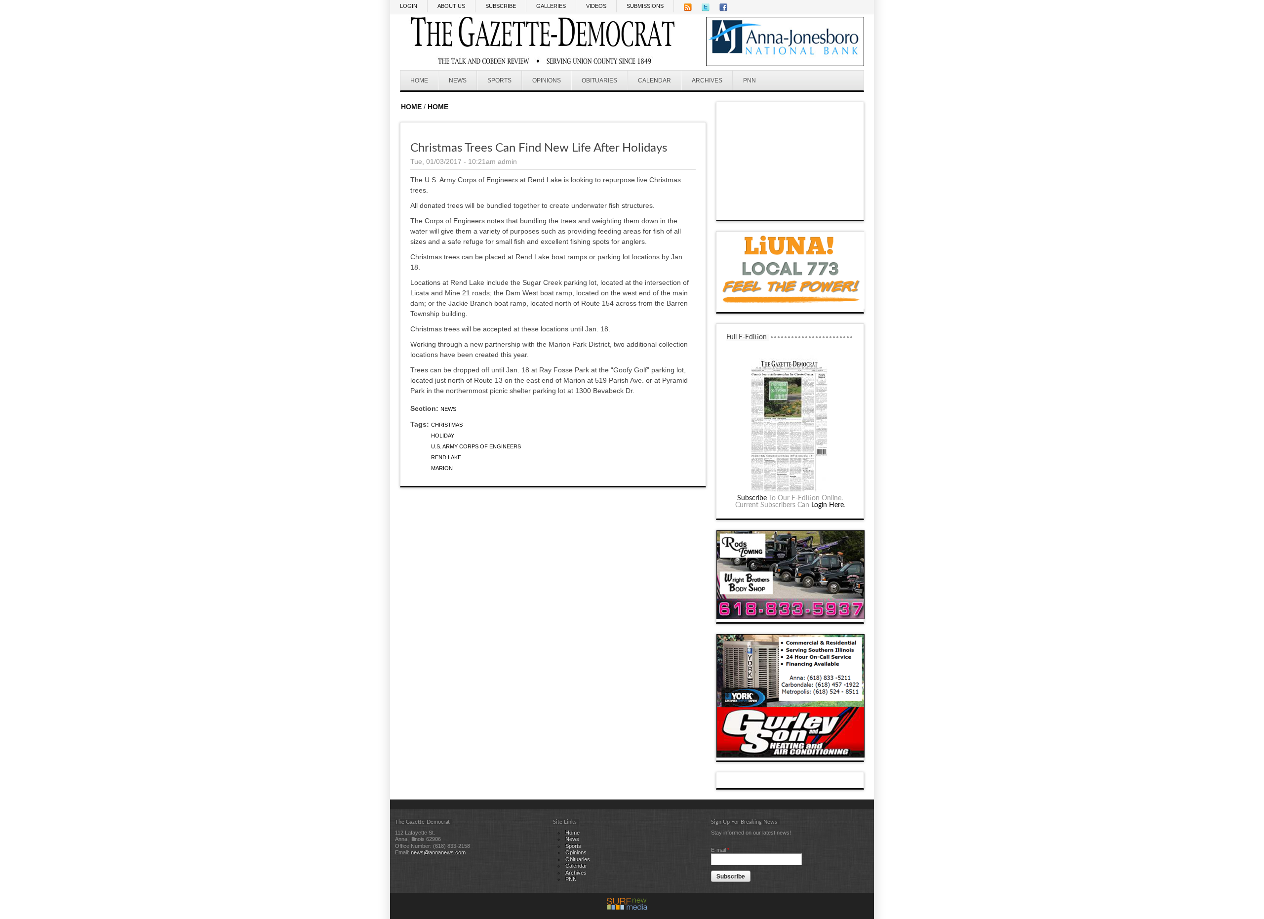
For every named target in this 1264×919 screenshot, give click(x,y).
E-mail (720, 850)
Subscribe (752, 498)
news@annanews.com (438, 852)
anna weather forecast (790, 210)
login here (827, 505)
